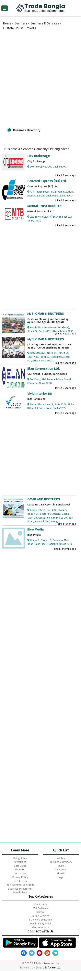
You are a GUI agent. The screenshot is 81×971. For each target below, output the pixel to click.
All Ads (61, 858)
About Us (20, 869)
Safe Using (20, 865)
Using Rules (20, 858)
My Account (61, 869)
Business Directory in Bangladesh (20, 890)
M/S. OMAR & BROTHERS (45, 314)
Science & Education (40, 919)
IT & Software (40, 908)
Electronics (40, 904)
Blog (61, 865)
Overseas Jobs (40, 927)
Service (40, 912)
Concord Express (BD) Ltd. (47, 181)
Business (20, 23)
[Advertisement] (40, 78)
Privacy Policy (20, 877)
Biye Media (35, 529)
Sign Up (61, 873)
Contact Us (20, 873)
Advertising (20, 861)
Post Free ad (20, 881)
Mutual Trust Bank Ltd (44, 206)
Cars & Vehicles (40, 915)
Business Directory (61, 861)
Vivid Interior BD (39, 394)
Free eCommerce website (20, 884)
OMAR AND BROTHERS (43, 499)
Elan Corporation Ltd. (43, 369)
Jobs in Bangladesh (40, 923)
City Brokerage (38, 156)
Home (7, 23)
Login (61, 877)
